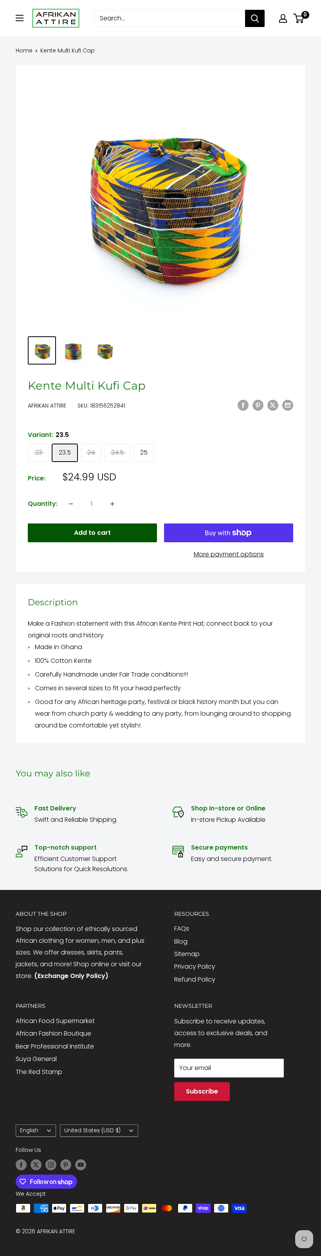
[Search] (255, 18)
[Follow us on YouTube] (80, 1164)
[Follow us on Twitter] (36, 1164)
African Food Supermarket (55, 1020)
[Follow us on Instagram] (50, 1164)
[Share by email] (287, 405)
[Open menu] (19, 18)
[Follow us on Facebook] (21, 1164)
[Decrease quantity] (71, 504)
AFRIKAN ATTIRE (47, 406)
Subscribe (202, 1091)
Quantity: (43, 503)
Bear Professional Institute (55, 1046)
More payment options (229, 554)
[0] (299, 18)
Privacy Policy (194, 966)
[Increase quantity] (112, 504)
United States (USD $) (92, 1130)
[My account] (283, 18)
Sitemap (187, 953)
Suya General (36, 1058)
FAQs (181, 928)
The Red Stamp (39, 1071)
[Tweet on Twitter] (272, 405)
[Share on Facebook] (243, 405)
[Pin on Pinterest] (257, 405)
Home (24, 50)
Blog (181, 941)
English (29, 1130)
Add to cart (92, 532)
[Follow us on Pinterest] (65, 1164)
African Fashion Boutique (53, 1033)
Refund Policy (194, 979)
